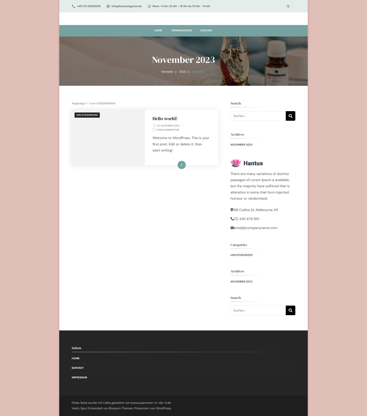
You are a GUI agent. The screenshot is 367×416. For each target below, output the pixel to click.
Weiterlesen (175, 164)
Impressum (79, 377)
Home (158, 30)
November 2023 (241, 144)
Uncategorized (87, 115)
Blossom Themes (121, 408)
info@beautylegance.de (126, 6)
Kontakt (207, 30)
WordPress (163, 408)
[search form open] (288, 6)
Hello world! (165, 118)
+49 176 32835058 (89, 6)
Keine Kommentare (168, 130)
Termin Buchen (181, 30)
